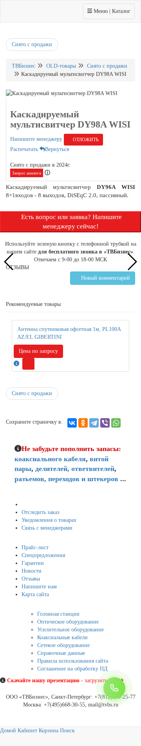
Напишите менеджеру (36, 139)
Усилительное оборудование (70, 630)
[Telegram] (94, 423)
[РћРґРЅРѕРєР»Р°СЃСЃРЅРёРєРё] (83, 423)
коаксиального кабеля (50, 459)
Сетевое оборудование (63, 645)
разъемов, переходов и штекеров (66, 479)
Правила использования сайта (72, 661)
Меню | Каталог (108, 11)
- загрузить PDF (64, 680)
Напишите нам (39, 587)
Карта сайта (35, 594)
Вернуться (57, 149)
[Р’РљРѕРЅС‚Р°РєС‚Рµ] (72, 423)
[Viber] (105, 423)
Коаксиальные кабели (62, 637)
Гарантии (33, 563)
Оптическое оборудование (68, 622)
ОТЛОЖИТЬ (85, 139)
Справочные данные (61, 653)
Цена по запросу (38, 351)
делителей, (52, 469)
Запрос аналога (26, 173)
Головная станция (58, 614)
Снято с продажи (32, 44)
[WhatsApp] (116, 423)
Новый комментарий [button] (105, 278)
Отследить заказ (41, 512)
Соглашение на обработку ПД (72, 669)
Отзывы (31, 579)
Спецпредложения (43, 555)
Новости (32, 571)
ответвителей (92, 469)
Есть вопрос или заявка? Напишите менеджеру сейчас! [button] (71, 221)
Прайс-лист (35, 547)
